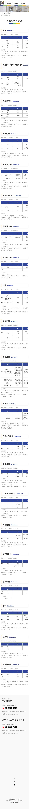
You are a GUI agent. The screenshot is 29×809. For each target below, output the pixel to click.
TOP (2, 13)
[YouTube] (14, 788)
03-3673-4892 (11, 727)
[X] (14, 782)
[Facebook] (14, 785)
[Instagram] (14, 779)
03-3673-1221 (11, 708)
